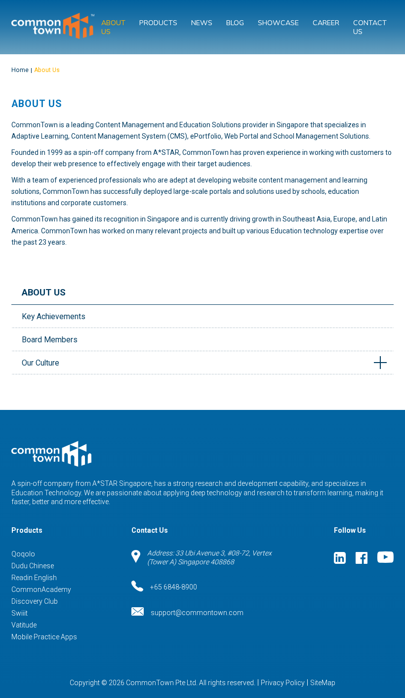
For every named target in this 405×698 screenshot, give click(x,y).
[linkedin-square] (340, 558)
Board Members (50, 339)
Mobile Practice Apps (44, 637)
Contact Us (370, 27)
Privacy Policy (283, 683)
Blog (235, 22)
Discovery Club (34, 601)
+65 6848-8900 (173, 587)
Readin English (34, 578)
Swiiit (19, 613)
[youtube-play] (385, 558)
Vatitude (24, 625)
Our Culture (40, 362)
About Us (113, 27)
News (201, 22)
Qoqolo (23, 554)
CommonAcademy (41, 589)
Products (158, 22)
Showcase (278, 22)
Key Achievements (53, 316)
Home (20, 70)
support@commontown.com (197, 613)
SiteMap (322, 683)
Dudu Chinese (32, 566)
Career (326, 22)
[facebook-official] (361, 558)
